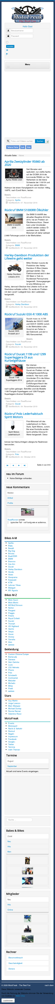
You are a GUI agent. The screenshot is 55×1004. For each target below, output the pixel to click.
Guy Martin (13, 700)
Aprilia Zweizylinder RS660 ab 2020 (25, 163)
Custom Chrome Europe (18, 654)
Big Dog (11, 550)
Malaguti (11, 587)
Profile (10, 503)
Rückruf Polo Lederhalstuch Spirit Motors (24, 415)
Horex (10, 574)
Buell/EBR (12, 556)
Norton (11, 607)
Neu (9, 841)
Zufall (9, 836)
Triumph (11, 623)
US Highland (13, 626)
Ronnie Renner (14, 711)
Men (9, 851)
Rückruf (11, 731)
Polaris (11, 615)
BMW (17, 245)
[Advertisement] (27, 101)
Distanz (12, 968)
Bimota (11, 553)
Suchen (40, 141)
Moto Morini (13, 602)
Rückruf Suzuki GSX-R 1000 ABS (26, 314)
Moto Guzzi (13, 599)
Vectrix (11, 628)
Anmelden (10, 46)
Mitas (10, 685)
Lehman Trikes (14, 585)
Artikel (10, 497)
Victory (11, 636)
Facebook (12, 739)
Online (10, 909)
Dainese (11, 659)
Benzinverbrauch (16, 957)
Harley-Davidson (22, 304)
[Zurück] (13, 466)
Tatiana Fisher (12, 147)
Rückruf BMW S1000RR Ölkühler (27, 210)
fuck (22, 147)
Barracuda (12, 656)
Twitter (11, 744)
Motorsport (12, 725)
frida (29, 147)
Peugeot (11, 610)
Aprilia (17, 200)
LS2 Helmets (13, 667)
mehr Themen (14, 749)
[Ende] (25, 466)
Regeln (11, 733)
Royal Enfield (14, 618)
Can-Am (11, 564)
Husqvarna (12, 577)
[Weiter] (19, 466)
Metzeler (12, 680)
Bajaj (10, 545)
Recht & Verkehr (15, 728)
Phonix (11, 670)
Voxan (10, 634)
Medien (10, 492)
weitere (11, 644)
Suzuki (18, 344)
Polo (17, 454)
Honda (11, 571)
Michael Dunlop (14, 708)
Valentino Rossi (14, 713)
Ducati (18, 403)
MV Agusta (13, 590)
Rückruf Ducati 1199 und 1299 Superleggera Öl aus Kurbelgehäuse (25, 357)
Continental (13, 677)
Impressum (13, 736)
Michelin (11, 683)
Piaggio (11, 613)
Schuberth (12, 675)
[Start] (7, 466)
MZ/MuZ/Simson (15, 605)
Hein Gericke (13, 662)
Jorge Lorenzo (14, 703)
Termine (11, 747)
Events (11, 723)
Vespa (10, 631)
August (10, 761)
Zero (10, 642)
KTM (10, 582)
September (12, 766)
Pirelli (10, 688)
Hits (9, 846)
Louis (10, 664)
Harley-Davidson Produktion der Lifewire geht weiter (27, 256)
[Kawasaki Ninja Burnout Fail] (27, 512)
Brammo (11, 561)
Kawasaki (12, 579)
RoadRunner (13, 519)
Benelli (11, 548)
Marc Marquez (14, 705)
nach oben (49, 985)
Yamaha (11, 639)
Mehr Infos (20, 995)
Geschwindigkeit (15, 963)
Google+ (11, 741)
